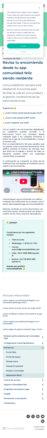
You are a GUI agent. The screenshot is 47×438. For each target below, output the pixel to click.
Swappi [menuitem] (7, 394)
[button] (42, 336)
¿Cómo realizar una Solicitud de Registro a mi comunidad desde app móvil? (21, 301)
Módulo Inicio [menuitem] (12, 361)
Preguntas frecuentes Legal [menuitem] (16, 389)
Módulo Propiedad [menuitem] (14, 366)
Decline (23, 52)
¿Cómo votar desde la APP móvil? (20, 118)
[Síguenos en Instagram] (33, 416)
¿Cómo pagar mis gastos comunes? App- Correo (22, 329)
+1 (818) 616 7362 (29, 243)
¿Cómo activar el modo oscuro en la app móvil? (22, 308)
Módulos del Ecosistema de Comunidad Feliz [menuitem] (21, 337)
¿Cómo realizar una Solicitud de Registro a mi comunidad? (21, 323)
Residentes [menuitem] (9, 348)
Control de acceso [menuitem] (12, 380)
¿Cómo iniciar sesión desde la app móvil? (23, 113)
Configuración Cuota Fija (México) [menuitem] (19, 343)
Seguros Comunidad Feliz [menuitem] (15, 385)
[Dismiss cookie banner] (39, 8)
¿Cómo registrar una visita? (17, 123)
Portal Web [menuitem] (11, 352)
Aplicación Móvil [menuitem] (14, 375)
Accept (23, 46)
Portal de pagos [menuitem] (13, 357)
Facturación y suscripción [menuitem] (15, 398)
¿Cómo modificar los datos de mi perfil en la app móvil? (22, 315)
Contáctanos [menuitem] (9, 403)
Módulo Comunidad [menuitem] (15, 371)
